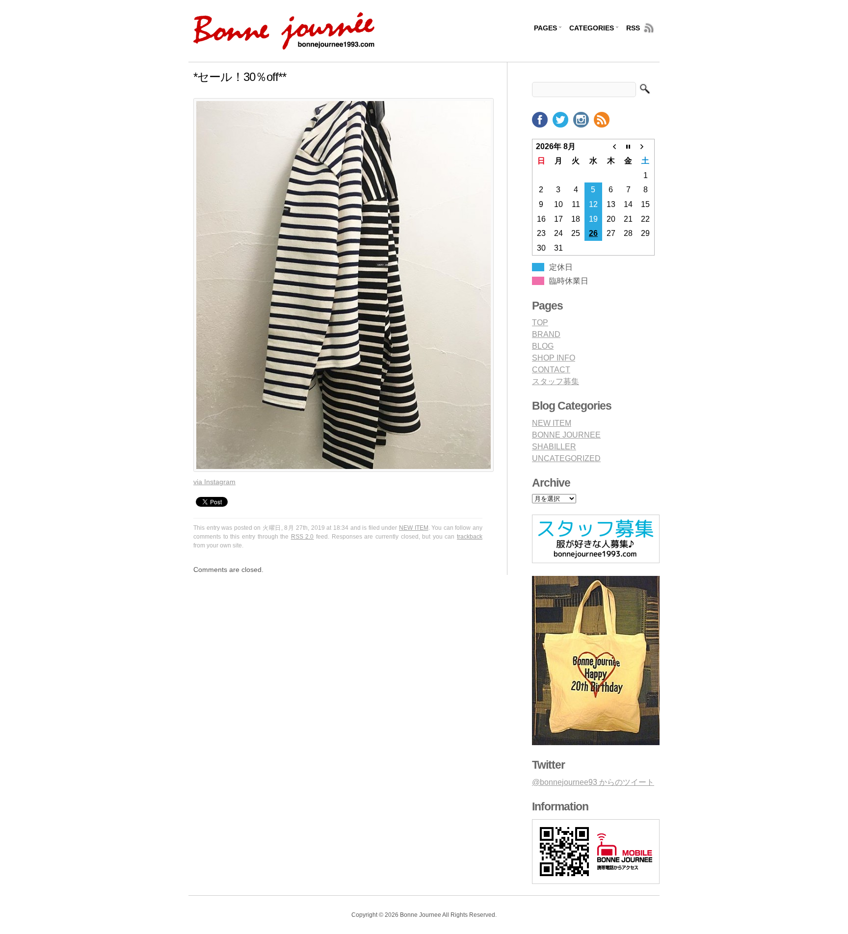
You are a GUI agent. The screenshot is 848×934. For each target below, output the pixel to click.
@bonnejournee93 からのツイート (593, 782)
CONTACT (551, 369)
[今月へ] (628, 146)
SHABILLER (554, 446)
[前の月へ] (611, 146)
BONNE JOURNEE (566, 435)
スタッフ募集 (555, 381)
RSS (633, 28)
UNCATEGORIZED (566, 458)
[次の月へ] (646, 146)
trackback (469, 536)
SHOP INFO (553, 358)
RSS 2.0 (302, 536)
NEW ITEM (413, 527)
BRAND (546, 334)
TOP (540, 322)
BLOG (543, 346)
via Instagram (214, 482)
